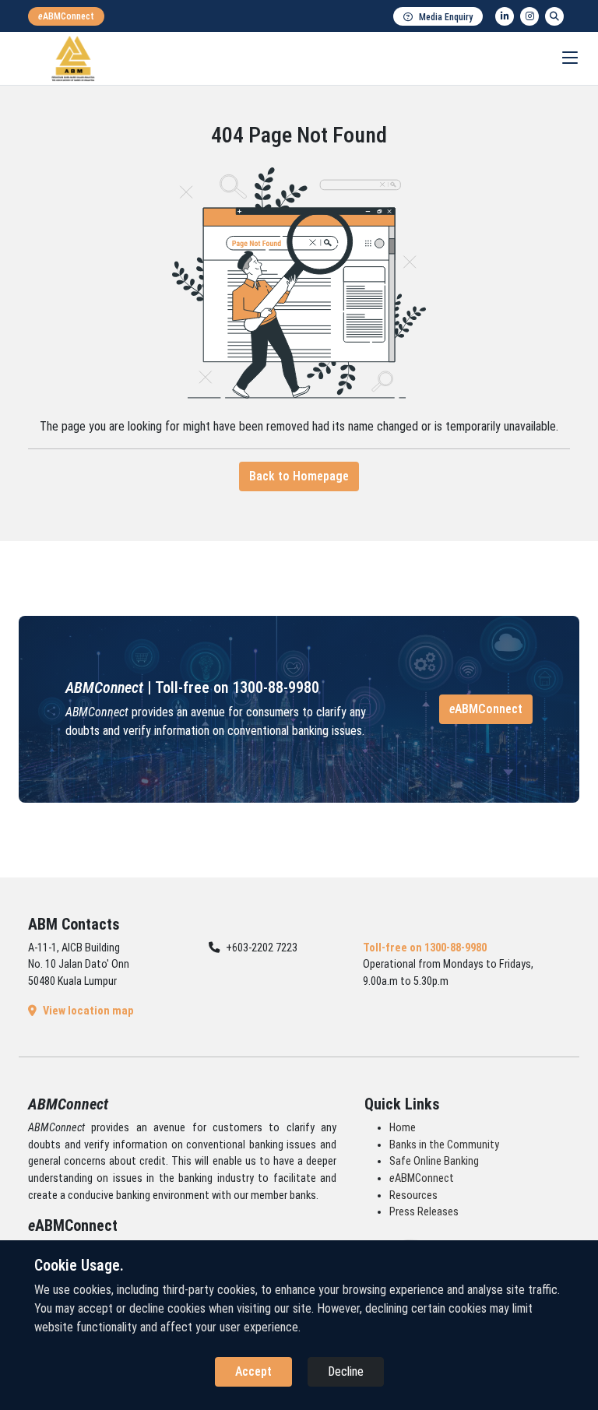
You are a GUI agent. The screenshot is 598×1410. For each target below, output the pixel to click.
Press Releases (424, 1211)
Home (402, 1127)
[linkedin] (504, 16)
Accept (253, 1371)
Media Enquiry (446, 17)
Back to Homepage (299, 476)
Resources (413, 1195)
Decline (346, 1371)
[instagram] (529, 16)
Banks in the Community (444, 1145)
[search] (554, 16)
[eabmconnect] (66, 16)
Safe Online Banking (434, 1161)
